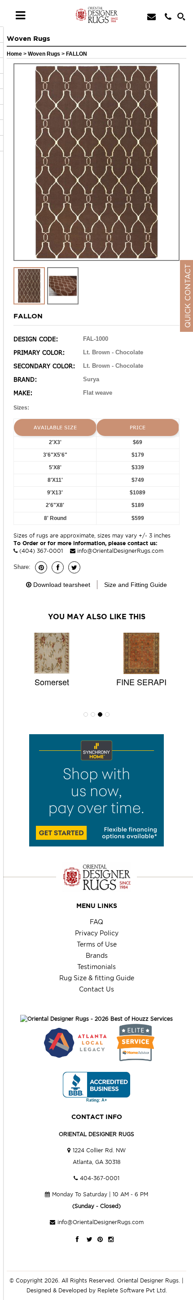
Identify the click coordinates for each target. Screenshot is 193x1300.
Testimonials (96, 966)
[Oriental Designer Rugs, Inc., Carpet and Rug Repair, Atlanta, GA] (96, 1087)
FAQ (96, 921)
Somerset (52, 681)
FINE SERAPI (141, 681)
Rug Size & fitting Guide (96, 977)
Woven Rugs (44, 54)
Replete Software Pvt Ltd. (132, 1290)
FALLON (76, 54)
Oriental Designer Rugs (148, 1280)
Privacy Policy (96, 933)
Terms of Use (97, 944)
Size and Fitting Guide (135, 584)
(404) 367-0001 (41, 551)
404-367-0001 (99, 1178)
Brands (97, 955)
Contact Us (96, 989)
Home (14, 54)
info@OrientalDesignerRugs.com (120, 551)
